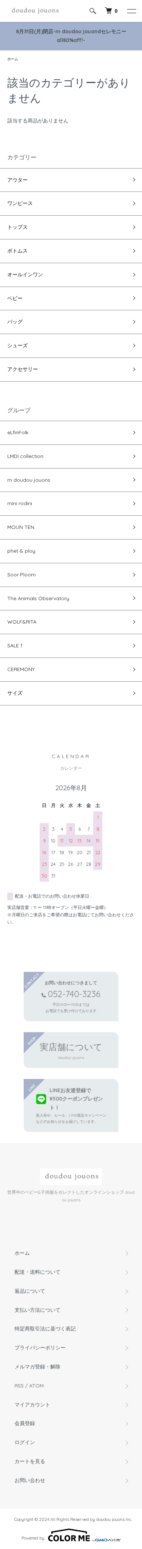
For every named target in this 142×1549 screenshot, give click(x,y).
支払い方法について (37, 1310)
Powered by (32, 1538)
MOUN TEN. (21, 527)
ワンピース (20, 203)
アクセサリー (22, 369)
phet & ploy (21, 551)
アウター (17, 180)
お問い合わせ (30, 1480)
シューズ (17, 345)
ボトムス (17, 250)
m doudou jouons (28, 480)
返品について (30, 1291)
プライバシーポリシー (40, 1347)
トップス (17, 227)
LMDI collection (25, 456)
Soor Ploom (21, 574)
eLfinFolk (17, 432)
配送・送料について (37, 1272)
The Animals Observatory (38, 598)
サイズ (15, 693)
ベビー (15, 298)
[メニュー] (131, 11)
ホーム (12, 59)
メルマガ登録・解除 (37, 1366)
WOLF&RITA (21, 621)
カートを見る (30, 1461)
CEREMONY (21, 669)
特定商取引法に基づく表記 (45, 1328)
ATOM (36, 1385)
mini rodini (19, 503)
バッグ (15, 321)
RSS (19, 1385)
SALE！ (15, 645)
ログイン (25, 1442)
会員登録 (25, 1423)
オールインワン (25, 274)
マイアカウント (32, 1404)
